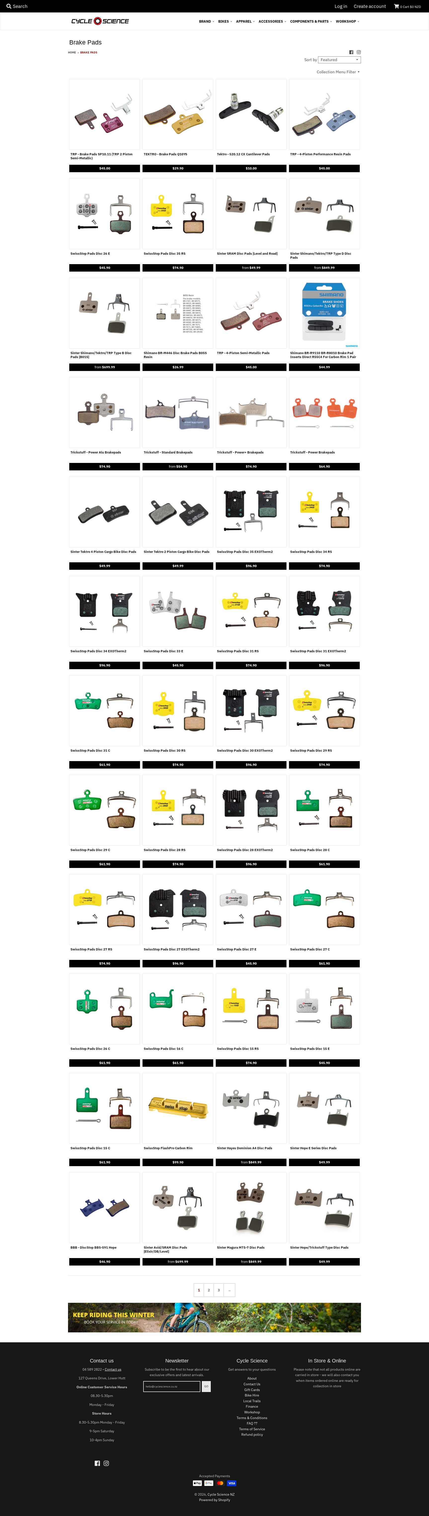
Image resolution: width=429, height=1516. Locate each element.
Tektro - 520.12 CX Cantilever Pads (243, 154)
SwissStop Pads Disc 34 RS (311, 552)
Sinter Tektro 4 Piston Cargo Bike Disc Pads (103, 552)
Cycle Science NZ (221, 1494)
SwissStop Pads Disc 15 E (310, 1049)
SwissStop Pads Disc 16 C (163, 1049)
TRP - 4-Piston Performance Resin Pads (320, 154)
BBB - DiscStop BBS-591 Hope (93, 1248)
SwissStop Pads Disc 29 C (90, 850)
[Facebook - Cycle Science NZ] (351, 52)
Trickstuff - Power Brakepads (312, 452)
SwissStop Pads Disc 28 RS (164, 850)
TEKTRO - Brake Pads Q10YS (165, 154)
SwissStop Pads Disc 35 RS (164, 254)
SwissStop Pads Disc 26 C (90, 1049)
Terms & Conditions (252, 1418)
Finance (252, 1406)
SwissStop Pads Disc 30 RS (164, 751)
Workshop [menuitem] (346, 21)
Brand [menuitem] (205, 21)
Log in (341, 6)
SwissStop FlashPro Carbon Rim (168, 1148)
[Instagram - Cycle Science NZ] (359, 52)
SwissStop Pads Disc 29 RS (311, 751)
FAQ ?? (252, 1423)
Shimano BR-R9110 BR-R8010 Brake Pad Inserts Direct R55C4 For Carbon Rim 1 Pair (323, 355)
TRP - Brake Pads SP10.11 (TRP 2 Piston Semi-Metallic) (102, 156)
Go (206, 1386)
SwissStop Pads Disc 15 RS (238, 1049)
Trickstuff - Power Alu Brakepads (96, 452)
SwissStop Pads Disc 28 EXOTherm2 (245, 850)
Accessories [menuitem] (271, 21)
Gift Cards (252, 1390)
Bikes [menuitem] (223, 21)
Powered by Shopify (214, 1500)
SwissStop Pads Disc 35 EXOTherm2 (245, 552)
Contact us (113, 1369)
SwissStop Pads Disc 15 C (90, 1148)
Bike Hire (252, 1395)
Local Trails (252, 1401)
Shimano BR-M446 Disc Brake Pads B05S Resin (175, 355)
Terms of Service (252, 1429)
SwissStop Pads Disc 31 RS (238, 651)
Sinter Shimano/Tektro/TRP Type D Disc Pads (320, 256)
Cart (410, 7)
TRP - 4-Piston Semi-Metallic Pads (243, 353)
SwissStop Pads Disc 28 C (310, 850)
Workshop (252, 1412)
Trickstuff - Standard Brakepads (168, 452)
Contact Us (252, 1384)
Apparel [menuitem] (243, 21)
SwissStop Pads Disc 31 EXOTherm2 (318, 651)
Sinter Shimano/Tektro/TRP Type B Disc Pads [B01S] (101, 355)
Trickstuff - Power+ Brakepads (240, 452)
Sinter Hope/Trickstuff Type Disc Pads (319, 1248)
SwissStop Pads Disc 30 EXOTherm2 (245, 751)
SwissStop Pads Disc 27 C (310, 949)
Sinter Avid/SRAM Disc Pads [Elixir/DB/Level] (165, 1250)
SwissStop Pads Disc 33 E (163, 651)
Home (72, 52)
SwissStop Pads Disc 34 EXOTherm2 (98, 651)
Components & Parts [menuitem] (309, 21)
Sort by (310, 59)
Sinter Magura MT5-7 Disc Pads (241, 1248)
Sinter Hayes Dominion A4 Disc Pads (244, 1148)
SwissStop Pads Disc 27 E (236, 949)
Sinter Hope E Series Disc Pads (313, 1148)
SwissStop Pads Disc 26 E (90, 254)
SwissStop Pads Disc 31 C (90, 751)
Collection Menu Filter (336, 71)
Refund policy (252, 1434)
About (252, 1378)
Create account (370, 6)
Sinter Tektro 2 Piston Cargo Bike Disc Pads (177, 552)
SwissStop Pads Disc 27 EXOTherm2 (172, 949)
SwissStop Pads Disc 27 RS (91, 949)
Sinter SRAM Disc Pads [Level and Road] (247, 254)
